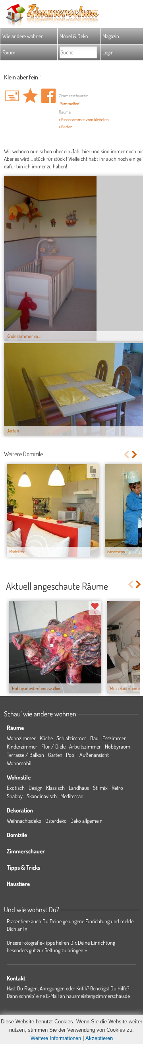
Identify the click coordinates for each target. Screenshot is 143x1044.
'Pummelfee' (69, 103)
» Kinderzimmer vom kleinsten (83, 119)
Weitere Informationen (56, 1038)
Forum (8, 52)
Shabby (15, 796)
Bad (94, 738)
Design (36, 787)
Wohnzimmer (21, 738)
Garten (55, 754)
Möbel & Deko (74, 36)
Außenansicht (94, 754)
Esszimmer (114, 738)
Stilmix (100, 787)
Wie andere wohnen (23, 36)
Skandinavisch (42, 796)
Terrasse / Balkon (25, 754)
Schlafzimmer (71, 738)
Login (108, 52)
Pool (70, 754)
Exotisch (16, 787)
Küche (46, 738)
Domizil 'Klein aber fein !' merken (30, 96)
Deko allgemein (86, 820)
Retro (117, 787)
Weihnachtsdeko (24, 820)
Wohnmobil (19, 763)
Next (135, 454)
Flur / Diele (53, 746)
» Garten (65, 126)
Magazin (110, 36)
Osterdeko (56, 820)
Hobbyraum (117, 746)
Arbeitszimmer (85, 746)
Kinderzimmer (22, 746)
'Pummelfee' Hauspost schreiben (12, 96)
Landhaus (79, 787)
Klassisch (55, 787)
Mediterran (71, 796)
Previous (126, 454)
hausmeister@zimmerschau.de (98, 995)
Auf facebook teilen (48, 96)
